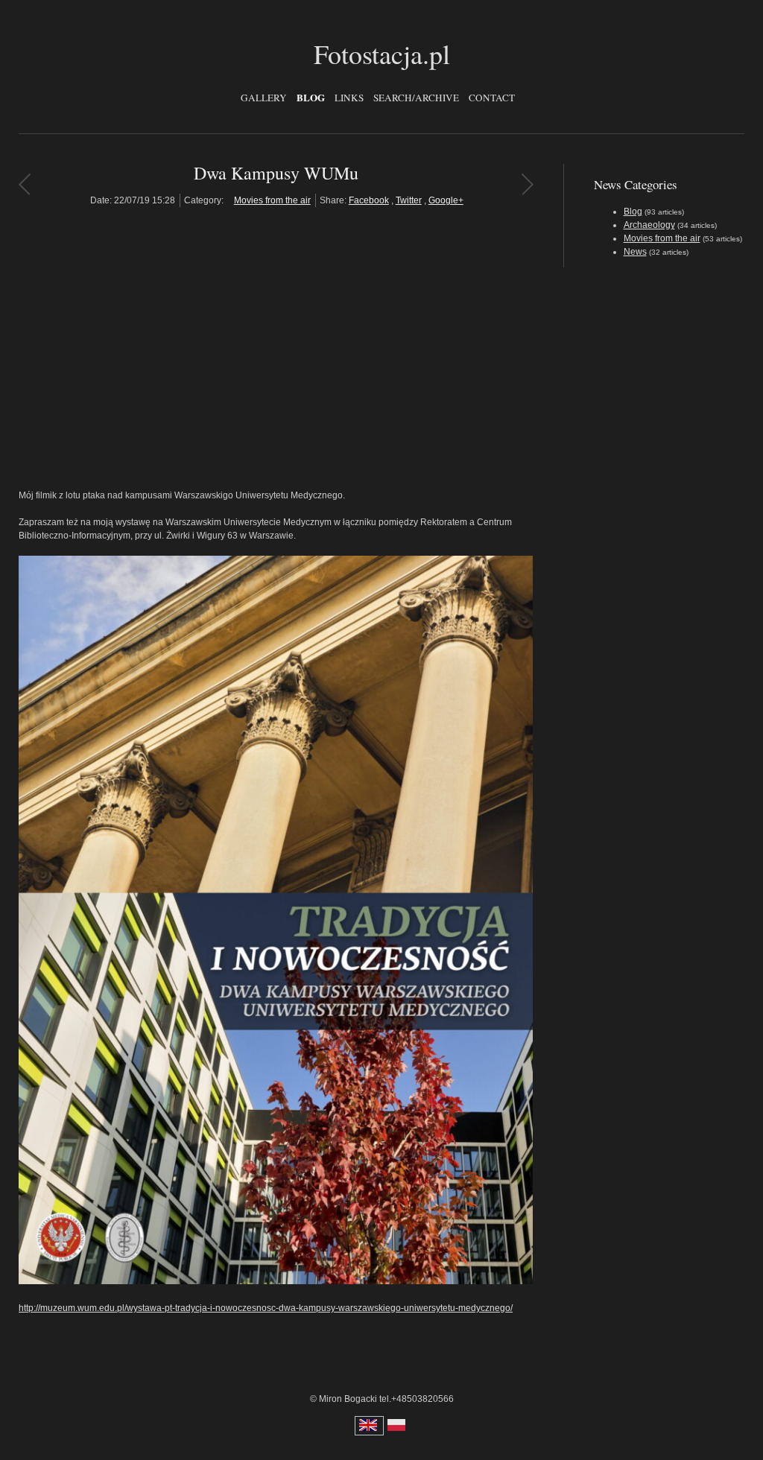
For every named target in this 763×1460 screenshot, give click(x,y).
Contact (492, 97)
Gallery (264, 97)
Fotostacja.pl (382, 54)
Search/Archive (416, 97)
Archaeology (649, 225)
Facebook (369, 200)
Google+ (445, 200)
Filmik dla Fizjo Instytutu (24, 184)
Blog (311, 97)
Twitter (409, 200)
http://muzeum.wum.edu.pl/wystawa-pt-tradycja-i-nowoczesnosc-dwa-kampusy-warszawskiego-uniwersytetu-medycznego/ (266, 1308)
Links (349, 97)
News (635, 252)
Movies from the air (272, 200)
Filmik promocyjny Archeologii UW (527, 184)
